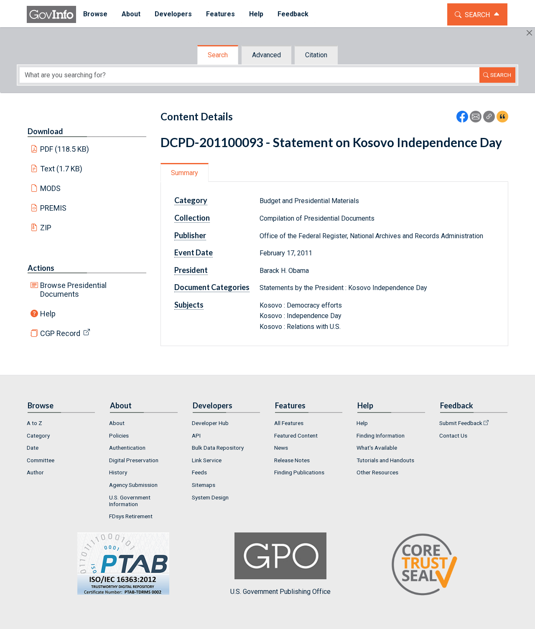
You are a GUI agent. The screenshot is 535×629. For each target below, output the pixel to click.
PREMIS (53, 208)
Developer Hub (210, 423)
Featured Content (296, 435)
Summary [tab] (184, 173)
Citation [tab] (316, 55)
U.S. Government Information (129, 500)
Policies (119, 435)
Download (45, 131)
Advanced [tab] (266, 55)
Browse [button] (95, 14)
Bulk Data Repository (218, 447)
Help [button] (256, 14)
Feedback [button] (293, 14)
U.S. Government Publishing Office (280, 592)
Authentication (127, 447)
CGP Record (60, 333)
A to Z (34, 423)
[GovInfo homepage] (51, 14)
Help (48, 313)
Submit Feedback (460, 423)
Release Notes (292, 460)
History (118, 472)
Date (32, 447)
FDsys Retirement (131, 516)
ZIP (45, 227)
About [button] (131, 14)
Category (38, 435)
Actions (41, 267)
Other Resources (377, 472)
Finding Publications (299, 472)
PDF (64, 149)
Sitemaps (203, 484)
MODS (50, 188)
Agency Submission (133, 484)
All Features (288, 423)
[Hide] (529, 32)
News (281, 447)
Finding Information (381, 435)
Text (61, 168)
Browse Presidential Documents (73, 289)
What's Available (377, 447)
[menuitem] (95, 14)
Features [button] (220, 14)
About (117, 423)
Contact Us (453, 435)
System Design (210, 497)
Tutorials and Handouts (385, 460)
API (196, 435)
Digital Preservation (133, 460)
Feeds (199, 472)
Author (35, 472)
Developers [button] (173, 14)
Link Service (207, 460)
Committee (40, 460)
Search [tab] (218, 55)
